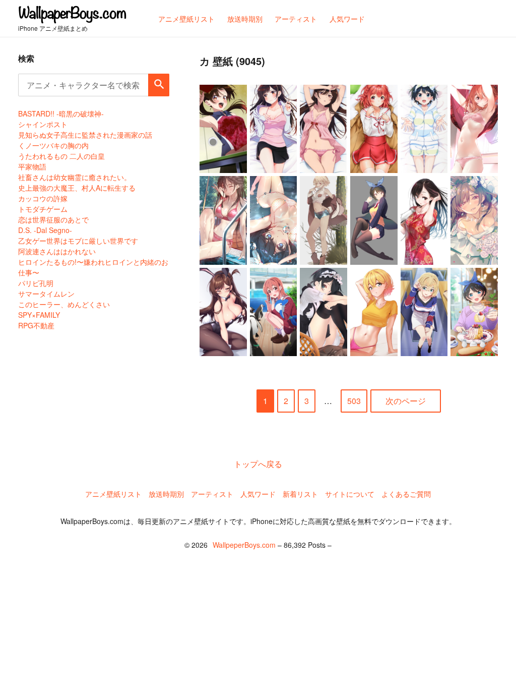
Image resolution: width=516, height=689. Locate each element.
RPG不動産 (36, 325)
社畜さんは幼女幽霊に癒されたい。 (74, 177)
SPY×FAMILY (39, 315)
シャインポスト (43, 124)
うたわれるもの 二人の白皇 (61, 156)
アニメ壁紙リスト (113, 494)
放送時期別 (166, 494)
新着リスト (300, 494)
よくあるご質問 (406, 494)
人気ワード (258, 494)
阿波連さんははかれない (57, 251)
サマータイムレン (46, 294)
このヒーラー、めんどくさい (64, 304)
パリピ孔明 (35, 283)
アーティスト (212, 494)
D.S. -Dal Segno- (45, 230)
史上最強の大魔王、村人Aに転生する (77, 188)
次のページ (405, 401)
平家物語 (32, 166)
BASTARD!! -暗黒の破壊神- (61, 113)
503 (354, 401)
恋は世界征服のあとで (53, 219)
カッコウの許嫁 (43, 198)
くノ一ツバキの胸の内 (53, 145)
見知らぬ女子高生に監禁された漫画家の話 (85, 135)
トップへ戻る (258, 464)
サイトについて (349, 494)
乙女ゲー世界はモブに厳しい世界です (78, 241)
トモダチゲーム (43, 209)
